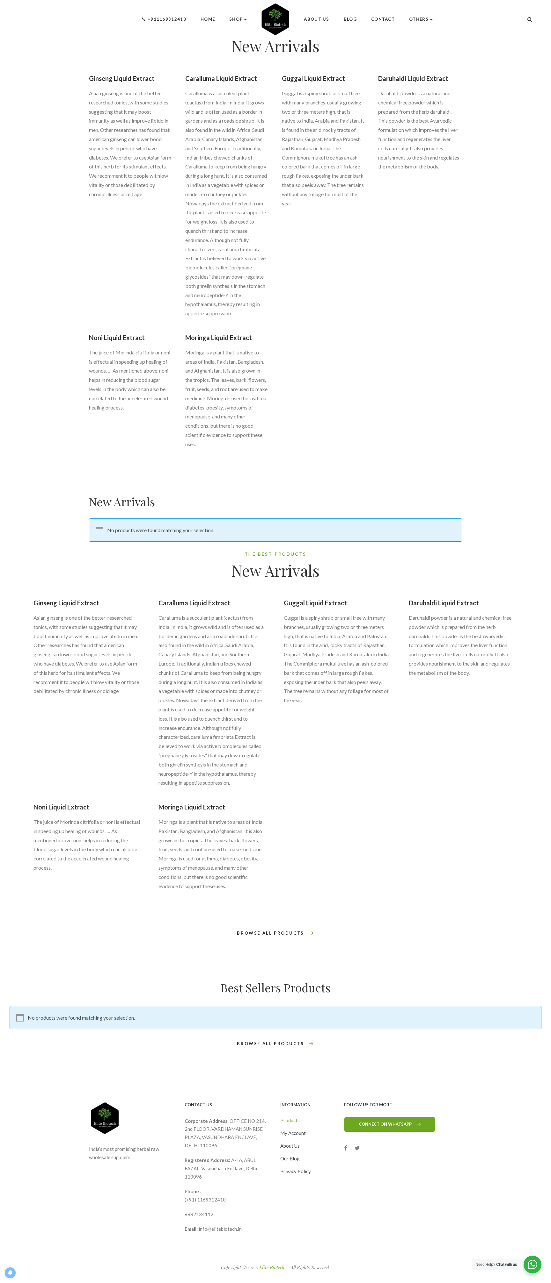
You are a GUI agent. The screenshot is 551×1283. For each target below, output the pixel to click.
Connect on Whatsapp (385, 1124)
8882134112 (199, 1214)
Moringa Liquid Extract (218, 337)
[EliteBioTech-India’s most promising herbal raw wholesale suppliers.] (275, 19)
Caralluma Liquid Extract (221, 78)
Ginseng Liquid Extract (122, 78)
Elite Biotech (271, 1267)
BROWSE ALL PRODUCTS (270, 933)
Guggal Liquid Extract (313, 78)
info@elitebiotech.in (220, 1229)
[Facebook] (345, 1148)
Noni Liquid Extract (117, 337)
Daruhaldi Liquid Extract (413, 78)
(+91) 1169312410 (205, 1199)
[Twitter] (357, 1148)
